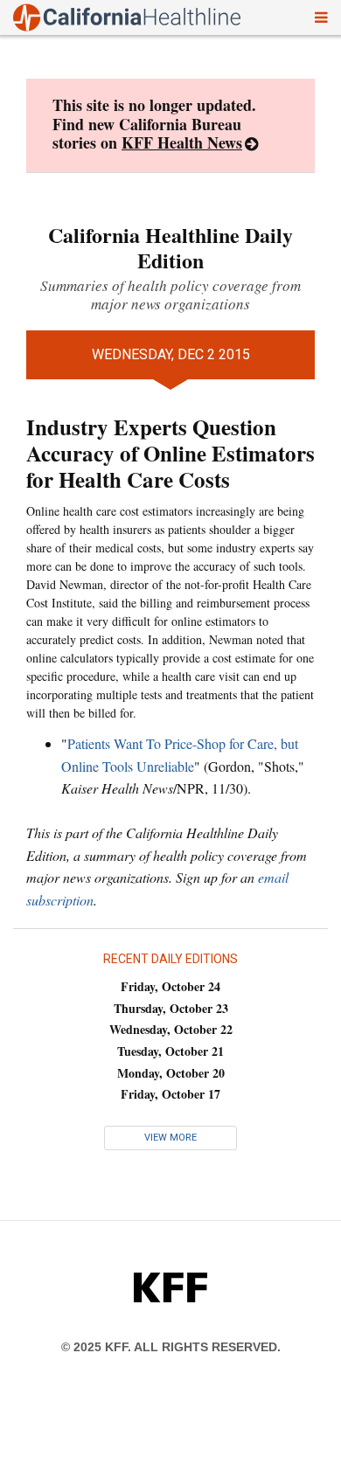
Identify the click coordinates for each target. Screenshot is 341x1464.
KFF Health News (182, 142)
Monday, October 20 (171, 1073)
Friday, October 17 (170, 1094)
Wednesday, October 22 (171, 1029)
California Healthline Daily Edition (170, 247)
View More (170, 1137)
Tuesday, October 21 (170, 1051)
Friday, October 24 (170, 986)
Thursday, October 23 (171, 1008)
